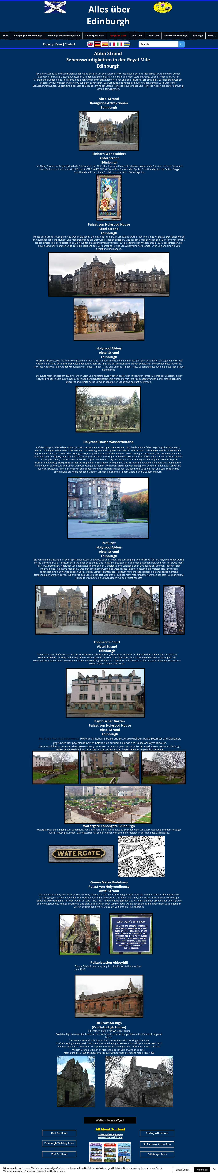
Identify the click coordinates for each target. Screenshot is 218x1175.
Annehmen (202, 1169)
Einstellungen (182, 1169)
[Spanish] (105, 44)
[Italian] (119, 44)
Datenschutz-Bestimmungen (51, 1171)
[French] (112, 44)
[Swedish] (126, 44)
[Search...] (181, 44)
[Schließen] (214, 1169)
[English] (90, 44)
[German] (97, 44)
